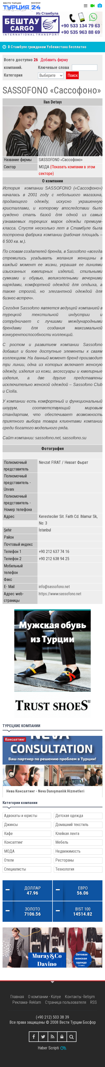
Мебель (61, 842)
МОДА (9, 851)
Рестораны (64, 860)
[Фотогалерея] (99, 6)
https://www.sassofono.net (60, 593)
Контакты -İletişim (80, 996)
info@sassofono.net (54, 586)
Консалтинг (13, 842)
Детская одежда (69, 815)
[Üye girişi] (62, 1037)
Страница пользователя (65, 1002)
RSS (93, 1002)
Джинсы (11, 824)
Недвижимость (68, 851)
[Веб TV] (92, 6)
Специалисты (15, 869)
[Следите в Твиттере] (43, 1037)
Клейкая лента (67, 833)
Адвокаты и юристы (20, 815)
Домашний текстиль (71, 824)
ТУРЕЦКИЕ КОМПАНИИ (21, 726)
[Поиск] (71, 1037)
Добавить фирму (54, 59)
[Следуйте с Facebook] (33, 1037)
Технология (64, 869)
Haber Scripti (48, 1047)
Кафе (8, 833)
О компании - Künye (44, 996)
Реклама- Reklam (26, 1002)
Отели (9, 860)
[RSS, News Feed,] (52, 1037)
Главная (17, 996)
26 (36, 59)
